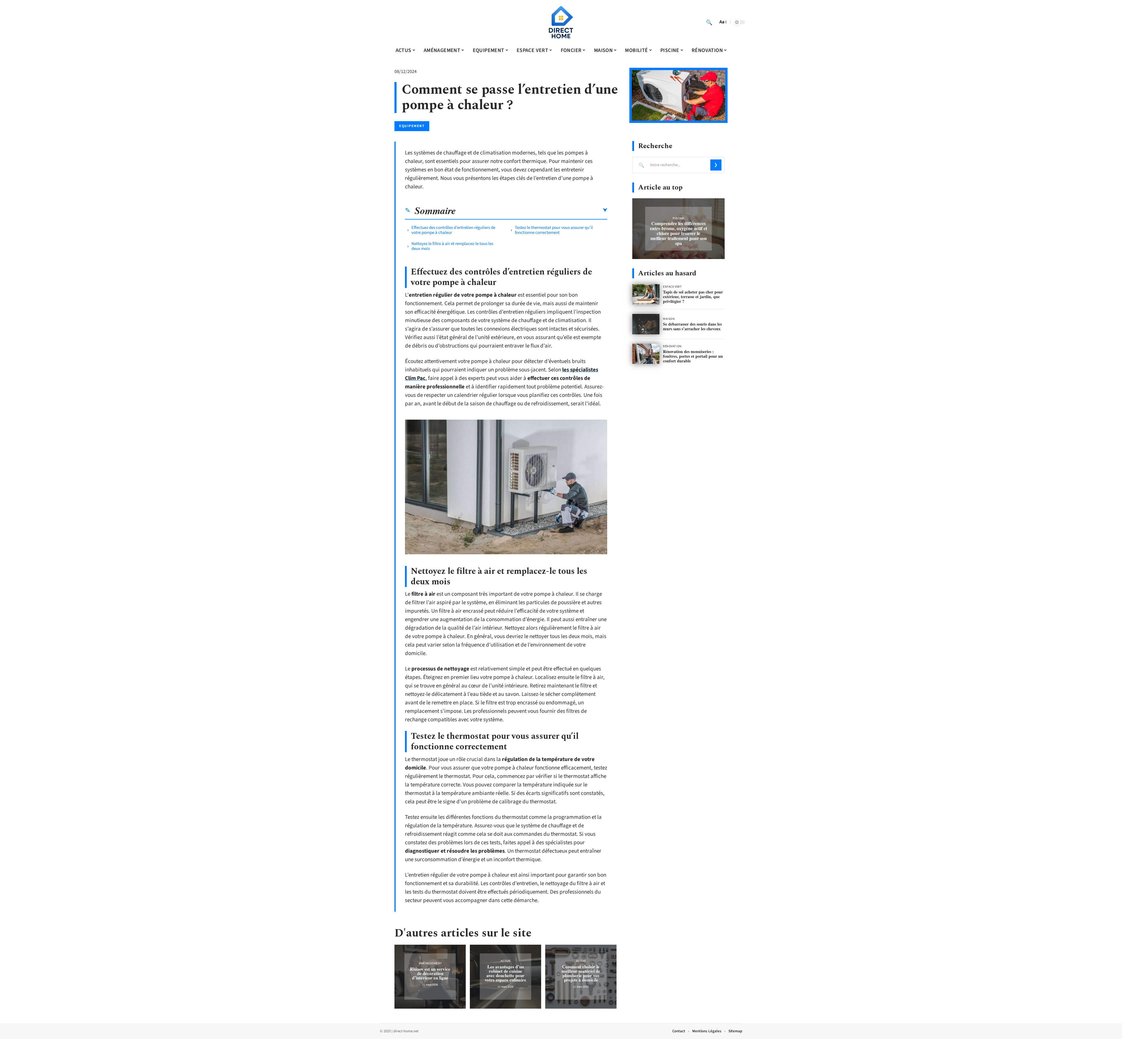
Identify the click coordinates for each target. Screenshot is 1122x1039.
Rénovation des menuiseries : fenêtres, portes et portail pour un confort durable (693, 356)
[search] (709, 22)
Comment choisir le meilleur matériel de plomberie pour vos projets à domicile (581, 973)
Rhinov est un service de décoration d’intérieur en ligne (430, 973)
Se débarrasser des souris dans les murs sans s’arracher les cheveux (692, 326)
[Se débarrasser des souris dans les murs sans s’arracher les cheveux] (645, 324)
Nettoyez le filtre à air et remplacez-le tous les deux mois (452, 246)
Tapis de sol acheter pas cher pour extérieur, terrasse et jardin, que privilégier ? (693, 296)
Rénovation (672, 346)
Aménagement (430, 963)
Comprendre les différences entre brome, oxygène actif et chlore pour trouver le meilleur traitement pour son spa (678, 233)
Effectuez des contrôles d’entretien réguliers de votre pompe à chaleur (453, 230)
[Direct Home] (561, 22)
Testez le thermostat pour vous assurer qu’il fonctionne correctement (554, 230)
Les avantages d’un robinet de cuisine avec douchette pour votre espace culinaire (505, 973)
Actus (505, 960)
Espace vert (672, 287)
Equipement (412, 126)
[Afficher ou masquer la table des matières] (531, 210)
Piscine (679, 218)
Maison (669, 319)
